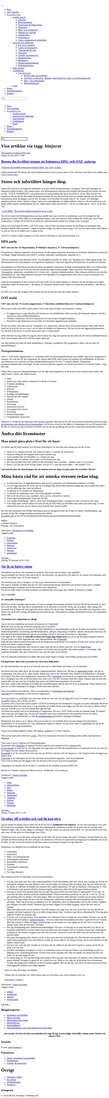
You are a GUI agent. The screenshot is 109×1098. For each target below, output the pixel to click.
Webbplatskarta (14, 1082)
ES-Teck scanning (26, 45)
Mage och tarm (13, 1017)
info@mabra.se (15, 1047)
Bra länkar (11, 1079)
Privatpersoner (24, 73)
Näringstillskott (13, 1025)
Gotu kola (5, 758)
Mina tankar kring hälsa (17, 1020)
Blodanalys (23, 60)
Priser (15, 86)
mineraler (11, 792)
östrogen (10, 545)
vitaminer (11, 798)
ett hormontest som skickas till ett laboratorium (22, 424)
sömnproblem (13, 785)
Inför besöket (18, 68)
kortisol (10, 800)
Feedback (11, 1084)
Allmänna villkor (14, 1077)
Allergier (22, 20)
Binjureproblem (25, 22)
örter (9, 787)
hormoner (11, 538)
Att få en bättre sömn (16, 566)
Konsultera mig (14, 15)
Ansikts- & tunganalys (28, 55)
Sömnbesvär (23, 37)
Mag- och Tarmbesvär (28, 30)
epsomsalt (57, 676)
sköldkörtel (12, 553)
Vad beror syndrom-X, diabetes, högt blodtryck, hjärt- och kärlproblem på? (57, 78)
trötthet (10, 992)
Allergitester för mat (27, 50)
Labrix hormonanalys (27, 48)
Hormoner (22, 27)
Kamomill (62, 639)
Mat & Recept (13, 1023)
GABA (33, 735)
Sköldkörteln (24, 35)
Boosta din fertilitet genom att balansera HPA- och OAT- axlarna (48, 161)
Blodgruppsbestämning (28, 63)
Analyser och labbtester (22, 42)
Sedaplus (97, 698)
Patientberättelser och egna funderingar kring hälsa (29, 1028)
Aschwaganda (7, 748)
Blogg (9, 88)
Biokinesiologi (24, 58)
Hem (9, 9)
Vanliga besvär (19, 17)
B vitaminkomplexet (45, 716)
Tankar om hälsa (19, 775)
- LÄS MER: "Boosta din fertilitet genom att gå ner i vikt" (27, 211)
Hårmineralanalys (26, 65)
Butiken (10, 93)
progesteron (12, 543)
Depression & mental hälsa (30, 25)
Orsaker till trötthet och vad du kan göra (31, 819)
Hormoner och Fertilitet (22, 530)
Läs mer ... (6, 558)
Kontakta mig (7, 516)
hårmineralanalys (37, 920)
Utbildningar (18, 70)
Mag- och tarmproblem (34, 81)
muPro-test (86, 647)
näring (9, 790)
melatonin (11, 805)
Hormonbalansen (31, 83)
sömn (9, 782)
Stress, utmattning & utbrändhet (32, 40)
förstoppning (12, 999)
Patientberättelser (14, 91)
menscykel (11, 548)
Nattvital (5, 693)
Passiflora (20, 745)
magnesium (82, 671)
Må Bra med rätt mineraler (35, 75)
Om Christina (13, 12)
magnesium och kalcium (63, 691)
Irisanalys (22, 53)
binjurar (10, 550)
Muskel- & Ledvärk (27, 32)
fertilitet (10, 540)
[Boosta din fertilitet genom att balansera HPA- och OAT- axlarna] (31, 167)
